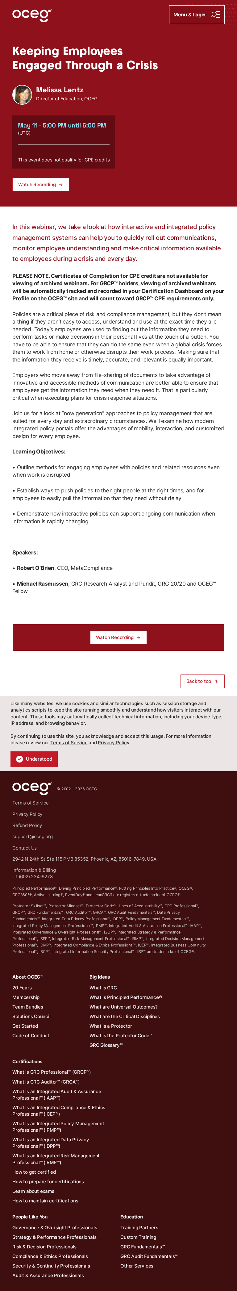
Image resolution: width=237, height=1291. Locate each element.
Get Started (25, 1026)
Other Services (136, 1266)
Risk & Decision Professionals (44, 1247)
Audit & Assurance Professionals (48, 1275)
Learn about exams (33, 1191)
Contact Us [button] (24, 848)
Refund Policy (27, 825)
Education (131, 1217)
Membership (26, 997)
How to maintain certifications (45, 1201)
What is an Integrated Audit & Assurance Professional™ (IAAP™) (56, 1094)
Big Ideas (99, 977)
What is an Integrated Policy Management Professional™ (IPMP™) (58, 1127)
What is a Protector (110, 1026)
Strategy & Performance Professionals (54, 1237)
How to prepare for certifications (48, 1181)
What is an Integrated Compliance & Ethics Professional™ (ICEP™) (58, 1111)
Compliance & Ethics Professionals (50, 1256)
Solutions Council (31, 1016)
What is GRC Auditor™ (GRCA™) (46, 1082)
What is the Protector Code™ (120, 1035)
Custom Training (138, 1237)
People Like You (30, 1217)
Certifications (27, 1061)
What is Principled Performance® (125, 997)
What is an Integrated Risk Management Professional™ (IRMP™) (56, 1159)
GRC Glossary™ (105, 1045)
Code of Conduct (30, 1035)
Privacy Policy (113, 743)
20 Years (21, 988)
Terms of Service (68, 743)
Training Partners (139, 1227)
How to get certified (34, 1172)
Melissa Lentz (59, 89)
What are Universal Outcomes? (123, 1007)
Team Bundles (27, 1007)
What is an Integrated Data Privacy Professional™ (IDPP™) (50, 1143)
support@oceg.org (32, 836)
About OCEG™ (28, 977)
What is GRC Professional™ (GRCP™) (51, 1072)
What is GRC (103, 988)
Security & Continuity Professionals (51, 1266)
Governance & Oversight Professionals (54, 1227)
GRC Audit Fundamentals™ (148, 1256)
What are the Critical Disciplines (124, 1016)
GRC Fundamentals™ (142, 1247)
